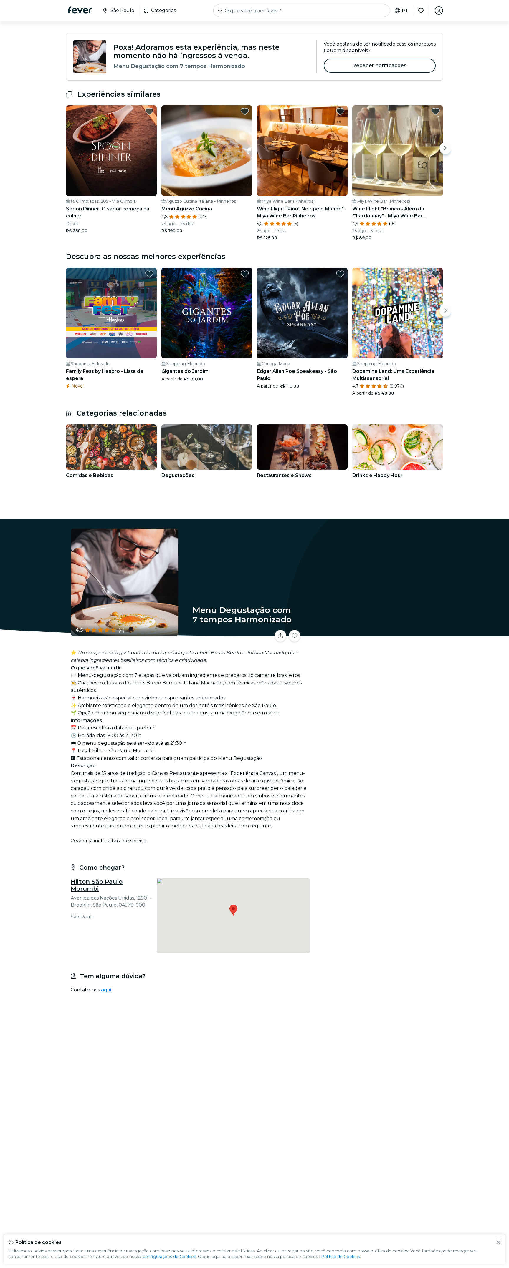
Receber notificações (379, 65)
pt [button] (405, 10)
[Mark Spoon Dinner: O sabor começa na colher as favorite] (149, 111)
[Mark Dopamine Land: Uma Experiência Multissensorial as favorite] (435, 274)
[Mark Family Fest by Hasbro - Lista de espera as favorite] (149, 274)
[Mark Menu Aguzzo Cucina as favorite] (245, 111)
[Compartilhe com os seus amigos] (280, 636)
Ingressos (377, 632)
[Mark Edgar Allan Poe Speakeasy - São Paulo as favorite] (340, 274)
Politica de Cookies (340, 1256)
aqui (106, 990)
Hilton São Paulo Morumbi (97, 885)
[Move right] (445, 148)
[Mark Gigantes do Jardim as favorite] (245, 274)
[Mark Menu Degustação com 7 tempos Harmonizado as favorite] (294, 636)
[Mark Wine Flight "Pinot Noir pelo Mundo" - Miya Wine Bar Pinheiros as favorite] (340, 111)
